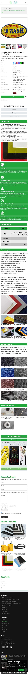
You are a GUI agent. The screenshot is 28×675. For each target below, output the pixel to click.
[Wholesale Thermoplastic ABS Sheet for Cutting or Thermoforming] (7, 530)
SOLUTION (4, 625)
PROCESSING (5, 623)
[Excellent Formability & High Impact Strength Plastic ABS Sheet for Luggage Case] (7, 562)
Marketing (23, 672)
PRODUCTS (4, 621)
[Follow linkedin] (11, 647)
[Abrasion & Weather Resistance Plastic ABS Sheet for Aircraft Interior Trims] (19, 562)
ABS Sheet (10, 8)
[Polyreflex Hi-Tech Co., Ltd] (14, 2)
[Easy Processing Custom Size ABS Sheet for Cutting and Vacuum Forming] (19, 530)
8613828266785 (11, 644)
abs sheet (3, 579)
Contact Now (12, 96)
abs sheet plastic (4, 583)
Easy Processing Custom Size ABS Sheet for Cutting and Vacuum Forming (19, 538)
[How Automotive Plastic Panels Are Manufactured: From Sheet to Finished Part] (4, 658)
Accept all (21, 669)
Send (4, 517)
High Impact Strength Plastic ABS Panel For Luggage (7, 554)
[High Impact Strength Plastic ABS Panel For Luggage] (7, 546)
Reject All (7, 669)
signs (2, 587)
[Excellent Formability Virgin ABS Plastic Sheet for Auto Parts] (19, 546)
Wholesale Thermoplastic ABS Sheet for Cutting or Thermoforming (7, 538)
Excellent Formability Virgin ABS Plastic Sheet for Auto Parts (19, 554)
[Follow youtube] (3, 647)
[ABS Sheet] (15, 93)
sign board (3, 581)
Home (3, 8)
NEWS (3, 631)
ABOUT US (4, 629)
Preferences (17, 672)
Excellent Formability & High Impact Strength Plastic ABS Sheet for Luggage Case (7, 569)
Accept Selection (14, 669)
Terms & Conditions (17, 513)
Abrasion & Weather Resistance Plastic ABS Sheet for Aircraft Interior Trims (19, 569)
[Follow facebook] (7, 647)
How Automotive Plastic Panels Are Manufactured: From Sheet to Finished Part (17, 656)
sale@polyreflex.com (9, 642)
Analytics (11, 672)
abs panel (3, 585)
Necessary (6, 672)
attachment (4, 509)
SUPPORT (4, 627)
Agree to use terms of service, (11, 513)
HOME (3, 620)
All (6, 8)
